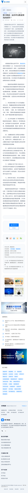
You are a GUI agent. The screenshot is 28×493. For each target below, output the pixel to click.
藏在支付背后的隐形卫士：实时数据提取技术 (9, 295)
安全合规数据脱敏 (5, 445)
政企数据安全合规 (5, 459)
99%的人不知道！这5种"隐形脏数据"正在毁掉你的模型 (19, 295)
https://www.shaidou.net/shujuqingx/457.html (16, 257)
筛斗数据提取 (4, 414)
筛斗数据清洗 (14, 412)
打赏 (14, 228)
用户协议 (3, 475)
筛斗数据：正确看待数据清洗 (12, 336)
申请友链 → (24, 405)
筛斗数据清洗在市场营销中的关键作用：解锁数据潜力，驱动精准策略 (14, 262)
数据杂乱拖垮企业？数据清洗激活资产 (9, 285)
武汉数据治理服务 (12, 410)
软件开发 (3, 412)
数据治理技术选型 (5, 439)
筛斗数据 (13, 248)
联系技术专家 (4, 478)
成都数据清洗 (4, 410)
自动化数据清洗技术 (6, 442)
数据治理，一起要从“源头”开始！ (13, 333)
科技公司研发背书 (5, 461)
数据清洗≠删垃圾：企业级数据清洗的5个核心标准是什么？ (19, 285)
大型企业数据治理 (5, 456)
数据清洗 (22, 63)
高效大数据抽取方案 (6, 447)
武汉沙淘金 (20, 410)
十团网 (8, 412)
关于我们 (3, 473)
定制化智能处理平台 (6, 464)
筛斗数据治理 (21, 412)
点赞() (14, 225)
